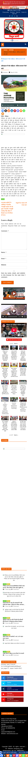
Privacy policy (6, 12)
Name (3, 252)
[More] (2, 113)
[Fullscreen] (25, 316)
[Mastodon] (17, 110)
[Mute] (22, 316)
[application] (14, 311)
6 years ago (8, 606)
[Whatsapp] (24, 110)
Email (3, 258)
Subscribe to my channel (14, 339)
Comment (5, 231)
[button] (14, 311)
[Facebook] (9, 16)
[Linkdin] (17, 16)
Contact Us (23, 12)
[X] (5, 110)
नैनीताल (8, 584)
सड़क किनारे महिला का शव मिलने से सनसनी (13, 653)
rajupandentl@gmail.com (8, 731)
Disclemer (12, 12)
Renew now (6, 3)
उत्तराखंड (3, 199)
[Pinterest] (14, 110)
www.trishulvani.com (12, 733)
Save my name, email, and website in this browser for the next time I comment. (13, 275)
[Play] (3, 316)
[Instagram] (14, 16)
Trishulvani (16, 589)
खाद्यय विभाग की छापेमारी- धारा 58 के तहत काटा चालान (13, 637)
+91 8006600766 (10, 728)
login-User (14, 13)
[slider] (12, 316)
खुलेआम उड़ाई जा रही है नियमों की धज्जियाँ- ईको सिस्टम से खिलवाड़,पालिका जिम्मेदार (13, 620)
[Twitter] (12, 16)
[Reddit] (8, 110)
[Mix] (21, 110)
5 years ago (8, 589)
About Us (18, 12)
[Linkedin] (11, 110)
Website (3, 265)
